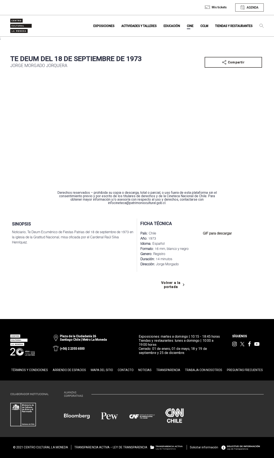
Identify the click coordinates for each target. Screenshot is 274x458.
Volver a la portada (170, 285)
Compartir (236, 62)
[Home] (21, 25)
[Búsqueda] (261, 26)
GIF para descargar (217, 233)
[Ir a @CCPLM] (234, 344)
